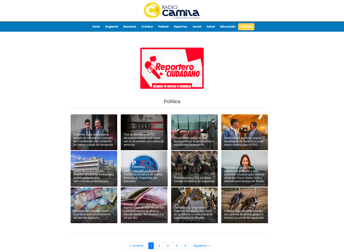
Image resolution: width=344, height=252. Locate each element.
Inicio (96, 26)
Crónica (147, 26)
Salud (211, 26)
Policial (163, 26)
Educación (227, 26)
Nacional (129, 26)
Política (246, 26)
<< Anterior (136, 246)
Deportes (180, 26)
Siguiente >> (201, 246)
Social (197, 26)
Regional (111, 26)
